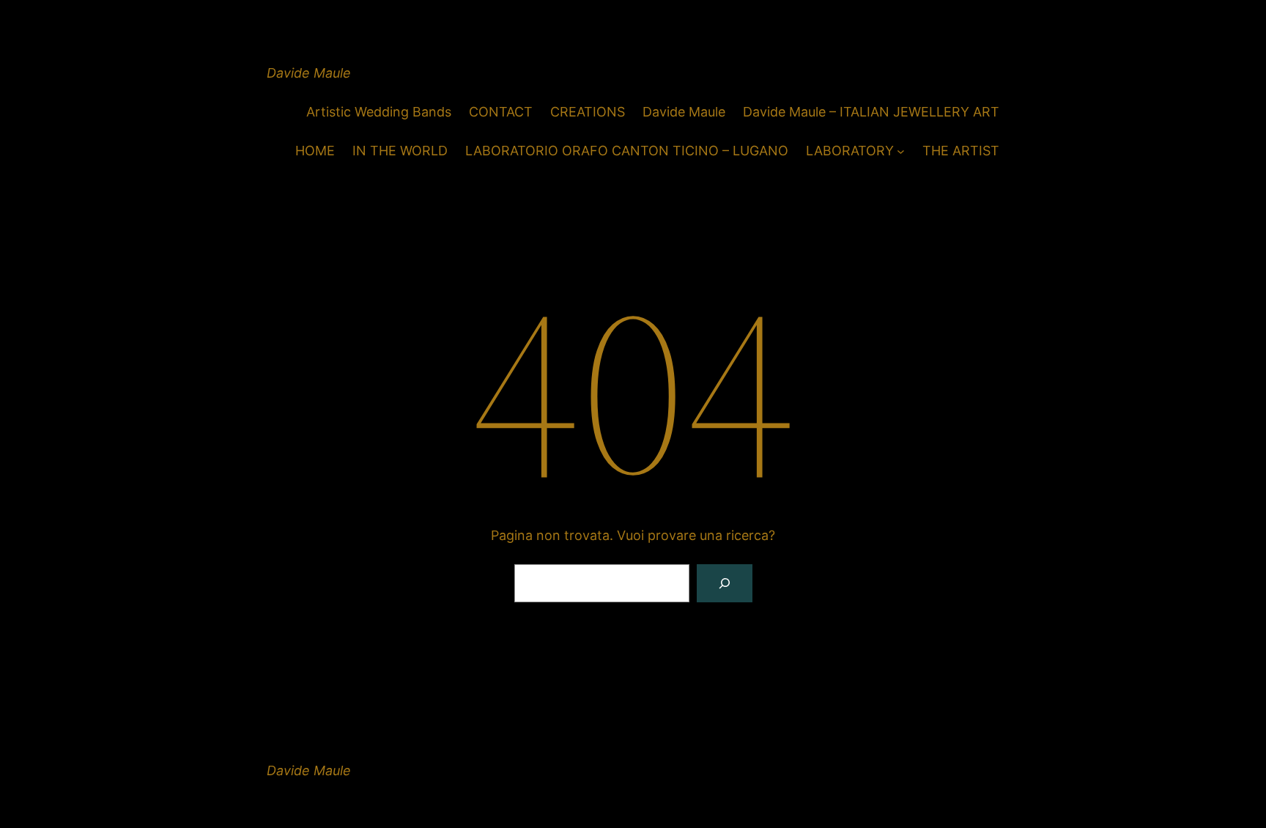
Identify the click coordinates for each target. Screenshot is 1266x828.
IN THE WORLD (400, 150)
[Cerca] (724, 583)
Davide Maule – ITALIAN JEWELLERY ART (871, 111)
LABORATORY (850, 150)
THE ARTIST (960, 150)
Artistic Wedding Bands (378, 111)
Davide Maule (309, 73)
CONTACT (501, 111)
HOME (315, 150)
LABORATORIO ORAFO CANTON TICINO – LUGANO (626, 150)
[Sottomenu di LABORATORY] (901, 151)
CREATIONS (587, 111)
